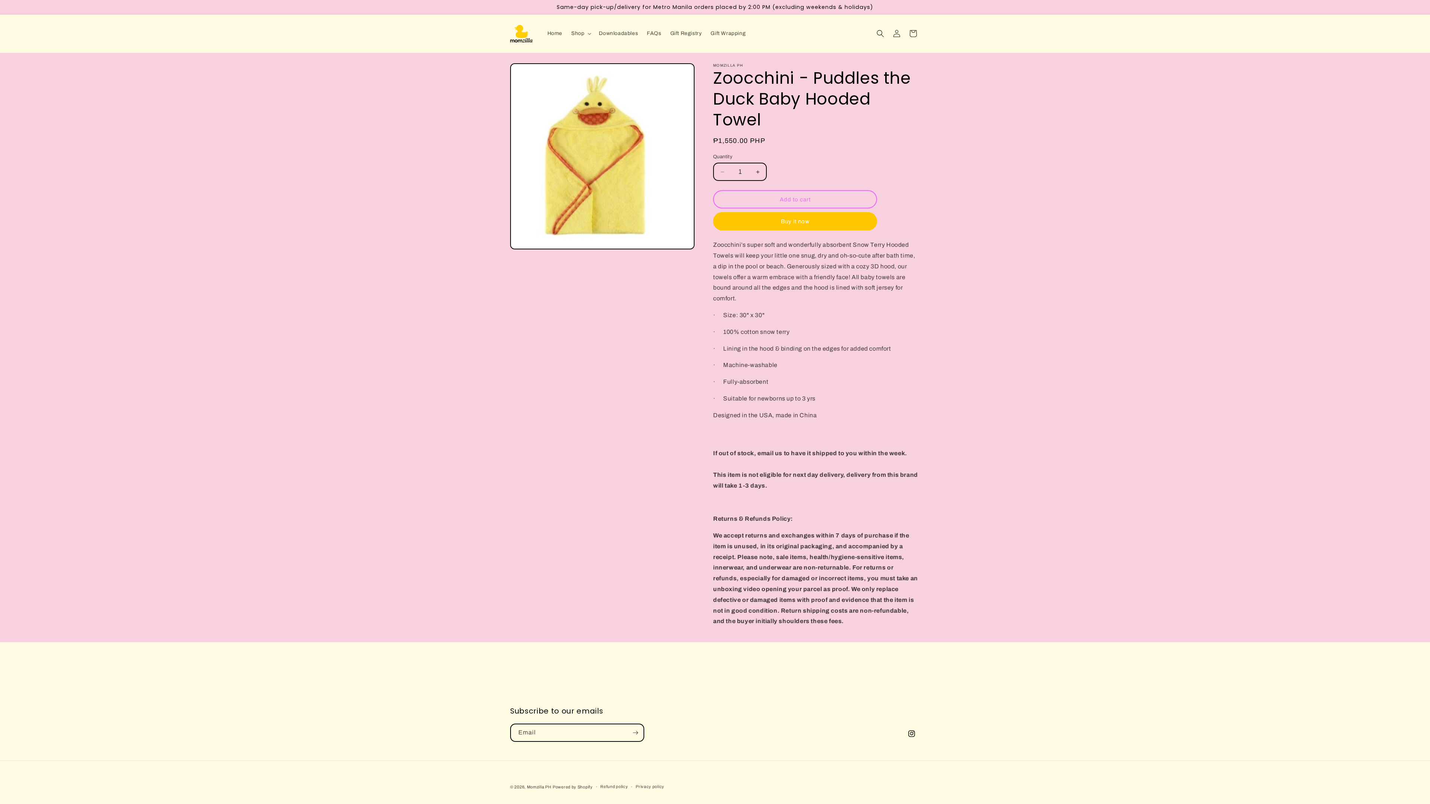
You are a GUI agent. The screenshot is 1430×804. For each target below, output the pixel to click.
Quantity (723, 156)
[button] (580, 33)
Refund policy (614, 786)
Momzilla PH (539, 787)
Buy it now (795, 221)
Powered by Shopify (573, 787)
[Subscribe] (635, 733)
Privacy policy (650, 786)
